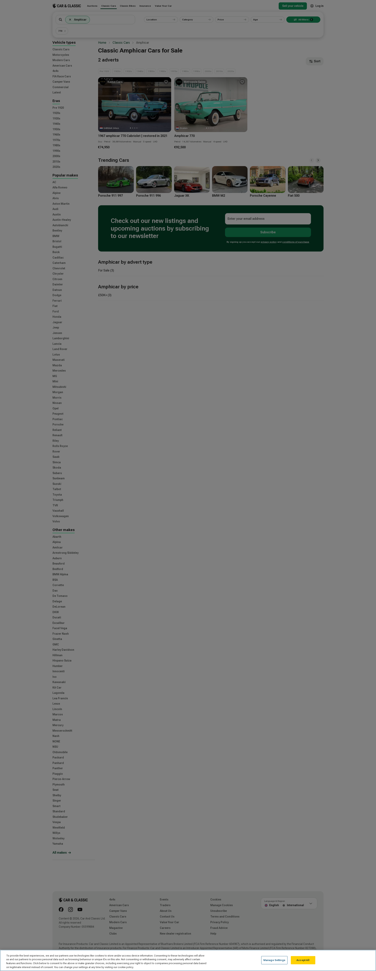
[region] (188, 960)
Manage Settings (274, 960)
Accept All (302, 960)
